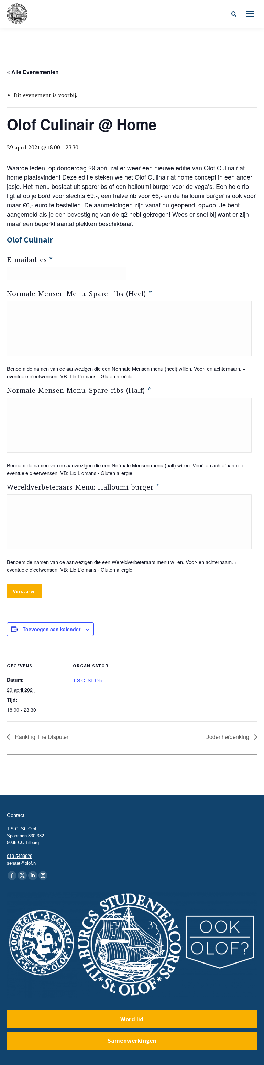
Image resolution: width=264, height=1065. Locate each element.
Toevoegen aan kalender (51, 629)
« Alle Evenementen (33, 72)
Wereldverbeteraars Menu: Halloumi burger (83, 487)
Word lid (132, 1019)
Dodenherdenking (228, 737)
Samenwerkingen (132, 1040)
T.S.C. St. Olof (88, 680)
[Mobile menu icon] (250, 14)
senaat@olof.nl (22, 863)
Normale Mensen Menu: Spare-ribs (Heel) (79, 293)
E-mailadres (29, 259)
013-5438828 (19, 856)
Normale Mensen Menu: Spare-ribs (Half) (79, 390)
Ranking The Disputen (41, 737)
